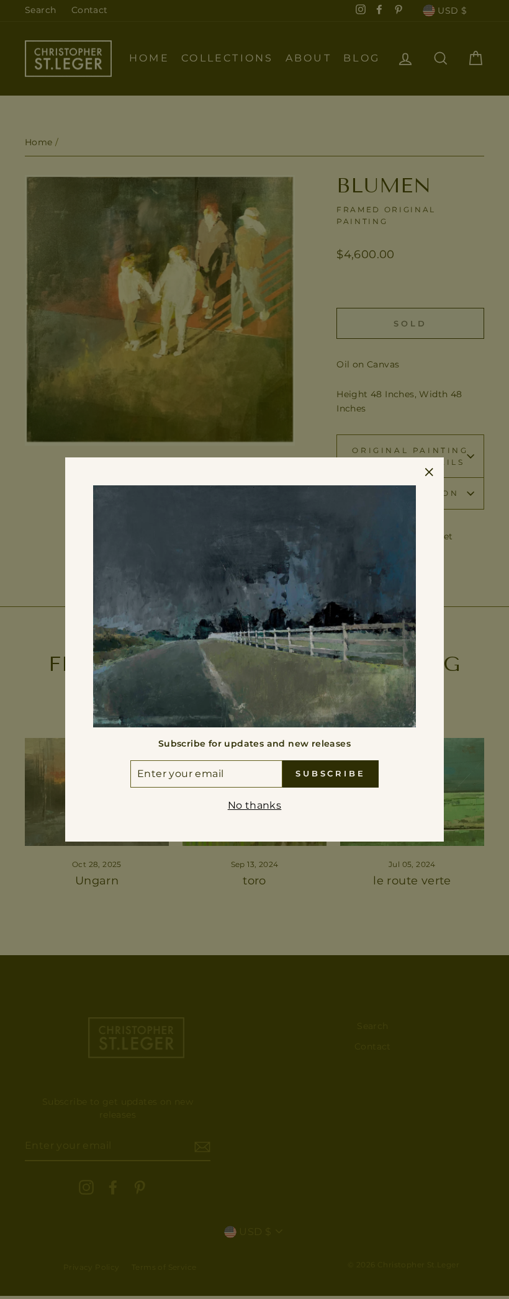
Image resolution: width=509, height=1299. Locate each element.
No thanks (255, 805)
